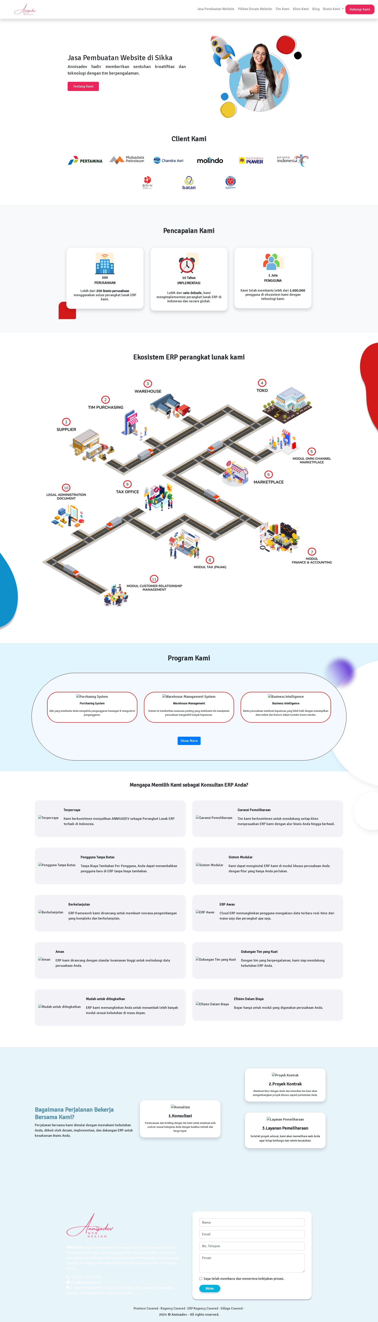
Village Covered (231, 1308)
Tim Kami (282, 9)
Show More (189, 741)
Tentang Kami (83, 86)
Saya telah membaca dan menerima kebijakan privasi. (244, 1279)
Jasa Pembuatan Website (215, 9)
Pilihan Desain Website (255, 9)
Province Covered (146, 1308)
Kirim (210, 1288)
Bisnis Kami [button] (332, 9)
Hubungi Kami (360, 9)
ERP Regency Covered (202, 1308)
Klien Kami (301, 9)
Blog (316, 9)
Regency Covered (173, 1308)
